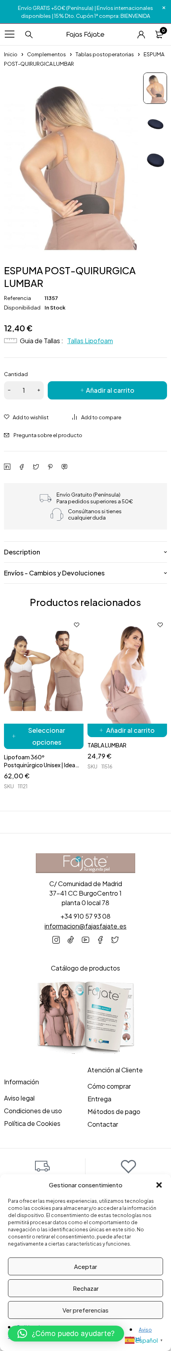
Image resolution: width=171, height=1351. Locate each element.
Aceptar (85, 1266)
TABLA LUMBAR (106, 745)
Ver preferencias (85, 1310)
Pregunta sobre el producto (48, 435)
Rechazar (86, 1288)
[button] (159, 1185)
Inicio (10, 54)
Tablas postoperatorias (105, 54)
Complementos (46, 54)
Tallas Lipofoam (90, 340)
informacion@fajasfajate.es (85, 926)
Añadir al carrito (110, 390)
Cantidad (16, 374)
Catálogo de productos (85, 968)
